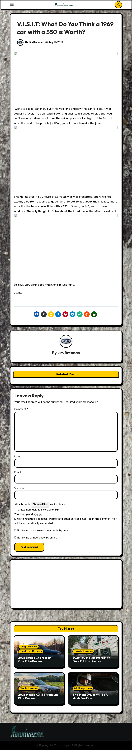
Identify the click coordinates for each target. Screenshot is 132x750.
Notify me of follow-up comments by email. (43, 530)
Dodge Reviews (28, 646)
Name (17, 456)
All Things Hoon (83, 688)
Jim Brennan (68, 352)
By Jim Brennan (34, 42)
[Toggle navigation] (12, 5)
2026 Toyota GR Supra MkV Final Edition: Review (91, 659)
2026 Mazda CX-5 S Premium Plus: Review (38, 696)
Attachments (22, 504)
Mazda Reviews (29, 688)
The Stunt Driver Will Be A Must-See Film (90, 696)
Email (17, 472)
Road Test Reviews (31, 651)
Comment (21, 409)
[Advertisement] (66, 584)
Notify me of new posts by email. (37, 537)
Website (19, 488)
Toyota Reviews (83, 651)
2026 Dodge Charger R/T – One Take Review (36, 659)
